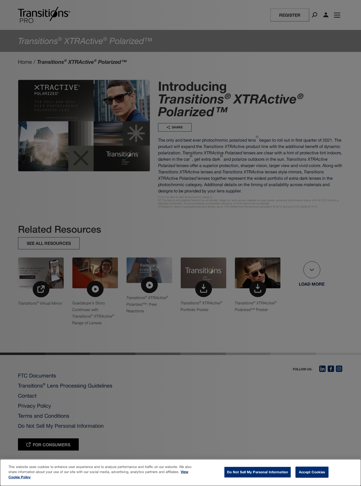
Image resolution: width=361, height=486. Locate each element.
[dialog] (180, 472)
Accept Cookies (312, 472)
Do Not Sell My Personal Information (257, 472)
